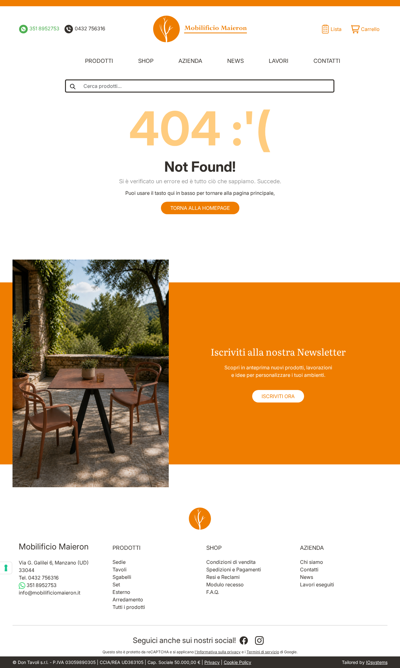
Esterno (121, 592)
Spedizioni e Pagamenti (233, 569)
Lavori (278, 61)
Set (116, 584)
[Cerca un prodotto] (72, 86)
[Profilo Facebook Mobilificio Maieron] (244, 640)
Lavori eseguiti (317, 584)
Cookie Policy (237, 662)
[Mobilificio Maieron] (200, 29)
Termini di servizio (263, 652)
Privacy (212, 662)
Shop (145, 61)
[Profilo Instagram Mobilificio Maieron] (259, 640)
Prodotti (99, 61)
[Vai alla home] (200, 518)
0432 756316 (89, 28)
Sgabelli (121, 577)
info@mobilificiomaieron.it (49, 593)
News (235, 61)
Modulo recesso (225, 584)
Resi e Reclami (223, 577)
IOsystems (377, 662)
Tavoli (119, 569)
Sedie (119, 562)
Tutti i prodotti (128, 607)
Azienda (190, 61)
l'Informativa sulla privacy (218, 652)
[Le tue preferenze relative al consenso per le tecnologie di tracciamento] (6, 568)
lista (336, 29)
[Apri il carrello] (365, 29)
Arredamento (127, 599)
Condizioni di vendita (231, 562)
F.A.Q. (212, 592)
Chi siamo (311, 562)
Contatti (326, 61)
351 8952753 (43, 28)
